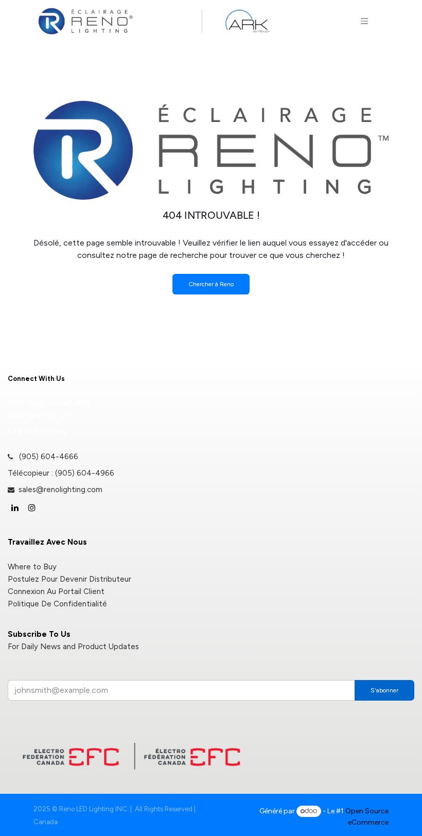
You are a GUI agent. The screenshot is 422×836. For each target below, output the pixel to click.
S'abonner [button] (384, 690)
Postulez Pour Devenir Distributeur (69, 579)
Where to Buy (32, 566)
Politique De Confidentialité (57, 603)
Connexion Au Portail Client (56, 591)
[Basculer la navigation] (364, 21)
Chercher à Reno (211, 284)
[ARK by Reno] (247, 21)
